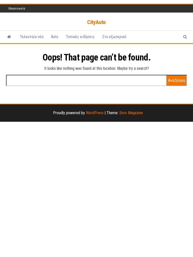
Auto (54, 36)
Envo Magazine (131, 112)
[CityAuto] (9, 37)
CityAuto (96, 22)
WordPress (95, 112)
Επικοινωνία (17, 8)
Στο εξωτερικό (114, 36)
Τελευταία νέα (31, 36)
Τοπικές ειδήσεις (80, 36)
